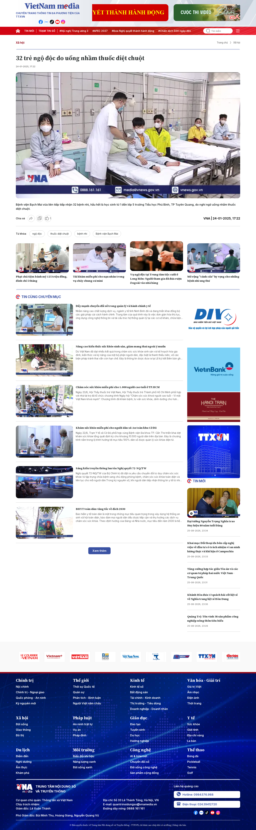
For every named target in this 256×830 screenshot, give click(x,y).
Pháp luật (82, 718)
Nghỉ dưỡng (24, 761)
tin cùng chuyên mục (41, 297)
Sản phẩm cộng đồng (144, 773)
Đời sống (22, 724)
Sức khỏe (193, 724)
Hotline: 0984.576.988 (198, 794)
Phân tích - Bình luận (87, 697)
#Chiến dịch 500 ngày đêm (175, 30)
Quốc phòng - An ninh (31, 697)
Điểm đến (22, 756)
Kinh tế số (136, 686)
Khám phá (22, 773)
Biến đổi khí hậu (83, 756)
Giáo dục (138, 718)
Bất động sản (139, 692)
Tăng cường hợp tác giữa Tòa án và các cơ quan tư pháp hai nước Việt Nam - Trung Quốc (212, 573)
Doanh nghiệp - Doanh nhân (149, 709)
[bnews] (77, 656)
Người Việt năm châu (87, 703)
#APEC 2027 (100, 30)
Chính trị (25, 680)
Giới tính (192, 729)
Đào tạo (135, 724)
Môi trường (84, 750)
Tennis (191, 767)
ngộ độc (37, 233)
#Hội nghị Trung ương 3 (74, 30)
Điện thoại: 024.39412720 (200, 804)
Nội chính (22, 686)
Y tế (191, 718)
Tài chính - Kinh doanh (145, 697)
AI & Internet (138, 756)
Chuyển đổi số (139, 761)
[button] (212, 475)
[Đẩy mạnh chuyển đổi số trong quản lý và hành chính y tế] (44, 320)
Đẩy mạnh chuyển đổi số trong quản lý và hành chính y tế (113, 306)
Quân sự (78, 692)
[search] (206, 31)
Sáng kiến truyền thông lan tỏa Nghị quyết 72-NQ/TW (111, 468)
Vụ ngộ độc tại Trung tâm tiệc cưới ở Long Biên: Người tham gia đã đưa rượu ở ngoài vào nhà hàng (156, 278)
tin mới (199, 481)
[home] (18, 31)
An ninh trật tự (82, 724)
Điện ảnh (193, 697)
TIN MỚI (29, 30)
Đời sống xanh (82, 767)
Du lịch (23, 750)
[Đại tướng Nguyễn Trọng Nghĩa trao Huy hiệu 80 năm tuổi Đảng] (213, 503)
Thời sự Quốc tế (84, 686)
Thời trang (194, 703)
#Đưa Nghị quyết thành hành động (133, 30)
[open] (238, 31)
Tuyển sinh (137, 729)
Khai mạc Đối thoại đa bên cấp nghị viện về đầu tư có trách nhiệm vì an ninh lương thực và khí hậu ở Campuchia (213, 547)
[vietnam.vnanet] (52, 656)
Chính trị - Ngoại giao (30, 692)
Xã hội (20, 42)
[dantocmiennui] (128, 656)
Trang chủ (222, 42)
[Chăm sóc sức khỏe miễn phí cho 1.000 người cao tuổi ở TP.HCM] (44, 401)
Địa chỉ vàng (195, 735)
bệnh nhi (82, 233)
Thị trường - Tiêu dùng (145, 703)
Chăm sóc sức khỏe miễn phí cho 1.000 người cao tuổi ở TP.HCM (118, 387)
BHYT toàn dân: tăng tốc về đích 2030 (100, 509)
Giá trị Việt (194, 686)
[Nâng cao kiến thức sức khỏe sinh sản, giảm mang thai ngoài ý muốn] (44, 360)
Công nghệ (140, 750)
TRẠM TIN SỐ (46, 30)
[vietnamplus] (26, 656)
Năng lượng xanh (84, 761)
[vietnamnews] (102, 656)
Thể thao (195, 750)
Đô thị (20, 735)
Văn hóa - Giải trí (203, 680)
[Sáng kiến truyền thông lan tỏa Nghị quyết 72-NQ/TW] (44, 482)
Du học (135, 735)
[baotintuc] (204, 656)
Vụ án (77, 729)
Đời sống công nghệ (143, 767)
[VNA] (41, 22)
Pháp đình (79, 735)
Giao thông (23, 729)
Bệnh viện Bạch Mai (107, 233)
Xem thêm (99, 550)
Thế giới (81, 680)
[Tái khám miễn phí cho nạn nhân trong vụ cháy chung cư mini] (99, 258)
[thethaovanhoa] (229, 656)
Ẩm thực (21, 767)
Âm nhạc (193, 692)
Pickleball (193, 761)
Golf (190, 773)
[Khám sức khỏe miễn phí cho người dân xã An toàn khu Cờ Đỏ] (44, 442)
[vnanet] (178, 656)
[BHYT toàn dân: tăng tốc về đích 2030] (44, 523)
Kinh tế (137, 680)
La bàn (191, 741)
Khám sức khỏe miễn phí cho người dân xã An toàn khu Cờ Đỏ (116, 428)
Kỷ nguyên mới (26, 703)
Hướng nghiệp (139, 741)
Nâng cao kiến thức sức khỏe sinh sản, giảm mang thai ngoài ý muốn (121, 346)
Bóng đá (192, 756)
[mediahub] (153, 656)
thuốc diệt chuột (60, 233)
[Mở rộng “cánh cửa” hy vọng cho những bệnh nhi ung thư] (213, 258)
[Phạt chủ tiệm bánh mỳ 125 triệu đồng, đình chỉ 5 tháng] (42, 258)
